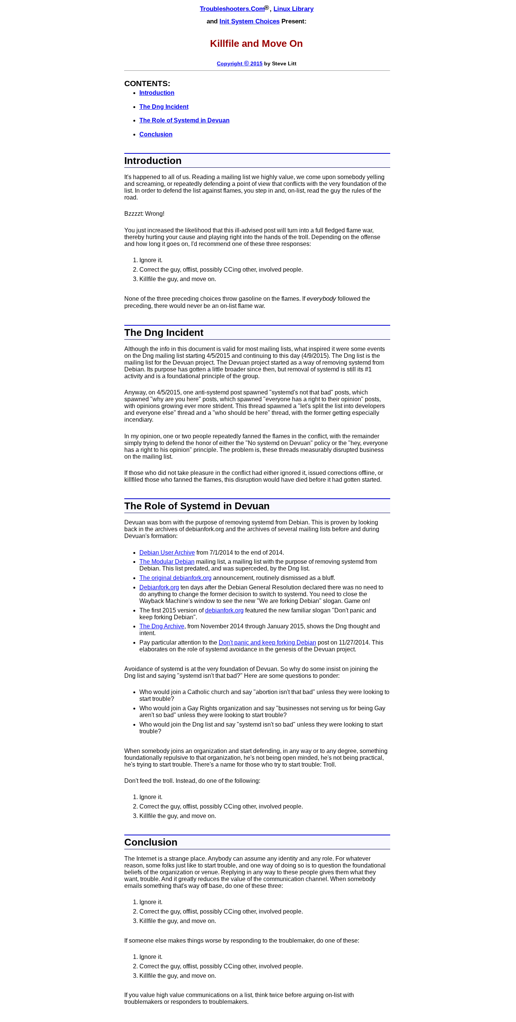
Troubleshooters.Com (232, 8)
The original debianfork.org (175, 578)
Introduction (157, 93)
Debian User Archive (167, 552)
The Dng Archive (161, 626)
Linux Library (293, 8)
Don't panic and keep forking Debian (267, 642)
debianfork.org (224, 610)
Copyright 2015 (240, 63)
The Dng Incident (163, 107)
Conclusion (156, 134)
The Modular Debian (167, 561)
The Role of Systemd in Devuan (184, 120)
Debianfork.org (159, 587)
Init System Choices (249, 21)
